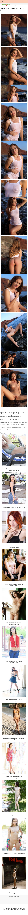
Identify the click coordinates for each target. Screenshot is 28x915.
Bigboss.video (17, 5)
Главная (14, 913)
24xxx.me (24, 5)
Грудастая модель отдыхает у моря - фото (14, 738)
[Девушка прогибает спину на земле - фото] (14, 834)
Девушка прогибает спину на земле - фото (14, 854)
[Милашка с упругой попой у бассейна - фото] (14, 449)
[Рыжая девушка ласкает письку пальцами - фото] (14, 526)
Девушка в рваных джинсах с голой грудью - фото (14, 508)
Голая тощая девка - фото (14, 815)
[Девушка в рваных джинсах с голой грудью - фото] (14, 488)
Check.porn (16, 896)
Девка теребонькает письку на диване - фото (14, 584)
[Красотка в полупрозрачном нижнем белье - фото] (14, 603)
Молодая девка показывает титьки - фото (14, 892)
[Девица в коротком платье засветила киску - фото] (14, 757)
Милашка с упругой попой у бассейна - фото (14, 469)
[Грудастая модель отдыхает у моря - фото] (14, 719)
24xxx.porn (11, 896)
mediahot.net (12, 908)
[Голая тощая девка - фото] (14, 796)
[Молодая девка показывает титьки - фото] (14, 872)
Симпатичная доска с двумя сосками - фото (14, 661)
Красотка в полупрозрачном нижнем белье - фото (14, 623)
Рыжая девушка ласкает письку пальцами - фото (14, 546)
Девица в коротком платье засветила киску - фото (14, 777)
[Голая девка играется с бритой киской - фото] (14, 680)
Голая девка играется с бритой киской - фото (14, 700)
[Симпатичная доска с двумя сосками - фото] (14, 642)
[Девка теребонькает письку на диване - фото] (14, 565)
